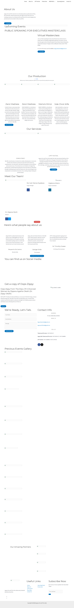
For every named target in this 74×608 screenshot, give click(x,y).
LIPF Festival (37, 1)
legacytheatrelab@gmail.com (44, 322)
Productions (44, 1)
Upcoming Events (60, 1)
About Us (31, 1)
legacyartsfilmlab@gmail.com (44, 325)
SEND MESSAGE (9, 331)
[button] (54, 1)
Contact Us (68, 1)
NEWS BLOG (51, 1)
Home (25, 1)
